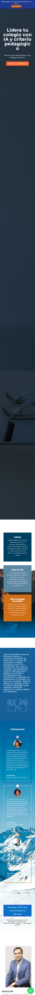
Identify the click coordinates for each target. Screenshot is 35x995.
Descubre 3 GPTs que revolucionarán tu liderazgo (17, 910)
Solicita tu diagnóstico (17, 63)
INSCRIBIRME (16, 6)
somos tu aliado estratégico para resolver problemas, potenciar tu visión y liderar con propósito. (17, 687)
